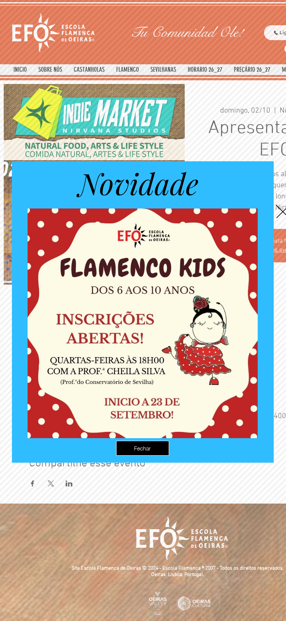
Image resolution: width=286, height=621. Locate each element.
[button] (142, 448)
